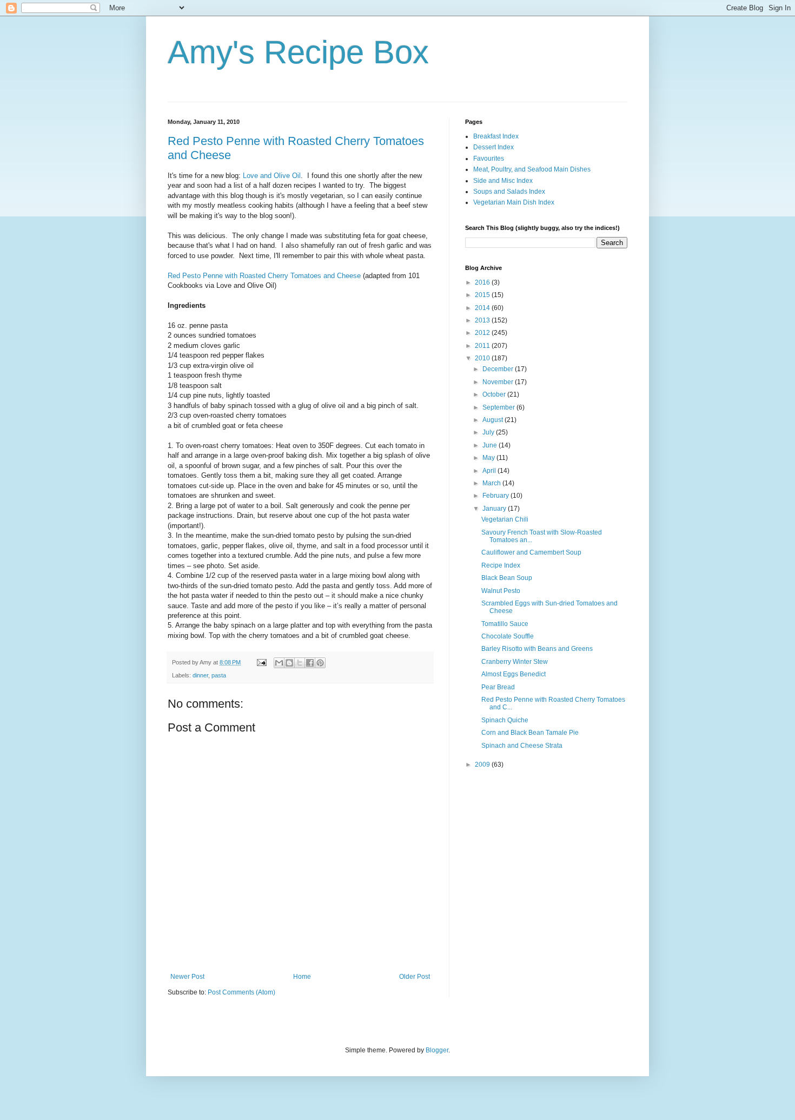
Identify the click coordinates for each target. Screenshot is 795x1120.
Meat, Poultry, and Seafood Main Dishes (532, 169)
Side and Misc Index (503, 181)
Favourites (488, 158)
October (494, 394)
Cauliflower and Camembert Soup (531, 552)
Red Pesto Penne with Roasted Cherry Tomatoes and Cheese (264, 276)
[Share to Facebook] (309, 662)
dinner (200, 675)
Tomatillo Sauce (504, 624)
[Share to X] (299, 662)
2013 (483, 320)
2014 (483, 308)
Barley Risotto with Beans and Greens (537, 649)
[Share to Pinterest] (320, 662)
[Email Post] (261, 662)
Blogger (437, 1050)
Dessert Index (493, 147)
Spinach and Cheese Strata (521, 745)
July (489, 432)
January (495, 508)
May (489, 458)
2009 (483, 764)
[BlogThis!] (289, 662)
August (493, 420)
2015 (483, 295)
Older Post (414, 976)
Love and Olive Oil (272, 176)
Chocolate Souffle (507, 636)
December (498, 369)
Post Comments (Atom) (241, 992)
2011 (483, 346)
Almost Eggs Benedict (513, 674)
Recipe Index (500, 565)
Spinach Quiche (504, 720)
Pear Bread (498, 687)
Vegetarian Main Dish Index (513, 202)
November (498, 382)
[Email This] (279, 662)
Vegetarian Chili (504, 519)
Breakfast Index (496, 136)
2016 (483, 282)
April (490, 471)
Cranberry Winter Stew (514, 662)
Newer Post (187, 976)
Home (302, 976)
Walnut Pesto (500, 591)
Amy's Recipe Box (298, 52)
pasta (218, 675)
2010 (483, 358)
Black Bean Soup (506, 578)
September (499, 407)
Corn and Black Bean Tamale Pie (530, 732)
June (490, 445)
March (492, 483)
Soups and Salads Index (509, 191)
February (496, 495)
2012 (483, 333)
